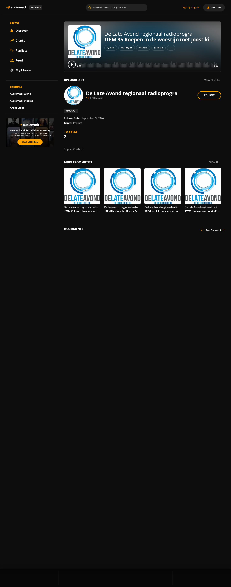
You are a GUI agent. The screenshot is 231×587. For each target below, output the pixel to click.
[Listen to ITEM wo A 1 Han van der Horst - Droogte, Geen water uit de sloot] (162, 186)
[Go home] (16, 7)
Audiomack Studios (21, 100)
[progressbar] (147, 64)
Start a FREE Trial (30, 141)
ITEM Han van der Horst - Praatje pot (202, 211)
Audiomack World (20, 93)
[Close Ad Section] (50, 121)
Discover (22, 30)
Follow (209, 95)
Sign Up (186, 7)
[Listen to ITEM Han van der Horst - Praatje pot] (203, 186)
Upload (216, 7)
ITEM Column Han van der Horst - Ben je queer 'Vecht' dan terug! (82, 211)
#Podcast (71, 110)
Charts (20, 40)
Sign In (195, 7)
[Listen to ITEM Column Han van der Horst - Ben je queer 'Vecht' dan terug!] (82, 186)
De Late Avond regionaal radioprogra (131, 93)
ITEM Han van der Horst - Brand (122, 211)
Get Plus (36, 7)
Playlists (21, 50)
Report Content (74, 149)
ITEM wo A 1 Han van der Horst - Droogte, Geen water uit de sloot (162, 211)
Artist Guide (17, 107)
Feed (19, 60)
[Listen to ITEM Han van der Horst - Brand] (122, 186)
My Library (23, 70)
